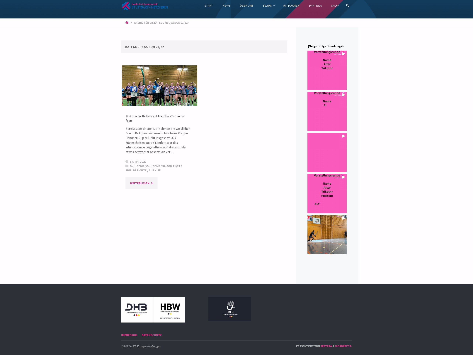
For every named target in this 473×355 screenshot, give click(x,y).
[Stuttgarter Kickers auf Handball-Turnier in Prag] (159, 85)
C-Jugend (153, 166)
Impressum (129, 335)
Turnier (155, 170)
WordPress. (343, 346)
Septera (326, 346)
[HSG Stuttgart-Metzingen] (144, 5)
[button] (327, 70)
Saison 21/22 (171, 166)
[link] (348, 5)
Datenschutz (152, 335)
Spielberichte (136, 170)
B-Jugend (137, 166)
